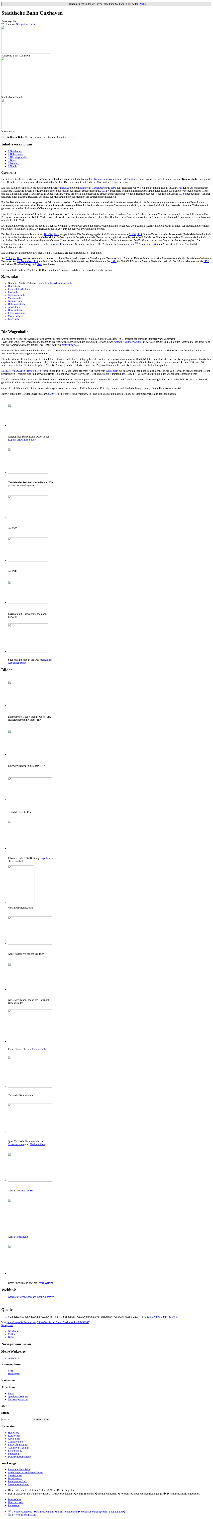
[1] (136, 243)
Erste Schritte (15, 1450)
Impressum (13, 1453)
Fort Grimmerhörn (98, 179)
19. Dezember (24, 261)
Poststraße (13, 292)
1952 (206, 261)
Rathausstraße (39, 1049)
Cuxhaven (68, 137)
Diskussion (14, 1373)
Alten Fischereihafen (30, 370)
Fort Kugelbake (129, 179)
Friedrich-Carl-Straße (19, 289)
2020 (50, 393)
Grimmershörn (15, 301)
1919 (35, 261)
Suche (32, 24)
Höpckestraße (15, 310)
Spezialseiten (15, 1475)
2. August (11, 258)
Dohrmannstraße (16, 304)
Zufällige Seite (15, 1441)
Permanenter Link (17, 1481)
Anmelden (13, 1358)
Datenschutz (14, 1499)
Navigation (22, 24)
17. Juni (27, 244)
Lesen (11, 1393)
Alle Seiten (14, 1438)
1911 (179, 187)
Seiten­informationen (18, 1484)
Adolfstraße (14, 307)
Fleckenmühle (37, 1144)
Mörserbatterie (15, 316)
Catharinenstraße (17, 295)
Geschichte (14, 1331)
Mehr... (143, 3)
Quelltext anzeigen (18, 1396)
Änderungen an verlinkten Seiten (25, 1472)
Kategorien (7, 1325)
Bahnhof (84, 187)
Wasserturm (112, 370)
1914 (56, 234)
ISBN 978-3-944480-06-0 (163, 1316)
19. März (48, 234)
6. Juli (146, 244)
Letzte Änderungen (18, 1444)
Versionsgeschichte (18, 1399)
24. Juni (62, 244)
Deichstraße (14, 286)
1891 (113, 187)
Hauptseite (13, 1432)
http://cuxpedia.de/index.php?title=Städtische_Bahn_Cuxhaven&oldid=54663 (48, 1322)
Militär (11, 1334)
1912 (104, 190)
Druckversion (15, 1478)
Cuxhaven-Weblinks (18, 1447)
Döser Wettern (45, 1282)
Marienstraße (15, 298)
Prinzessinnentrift (17, 313)
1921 (113, 261)
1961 (39, 264)
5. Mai (132, 234)
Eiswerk (10, 370)
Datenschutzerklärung (19, 1456)
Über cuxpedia (15, 1502)
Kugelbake (63, 187)
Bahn (11, 1337)
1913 (181, 193)
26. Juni (130, 244)
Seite (10, 1370)
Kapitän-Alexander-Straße (59, 283)
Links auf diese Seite (19, 1469)
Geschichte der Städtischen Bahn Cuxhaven (31, 1296)
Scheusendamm (16, 1144)
